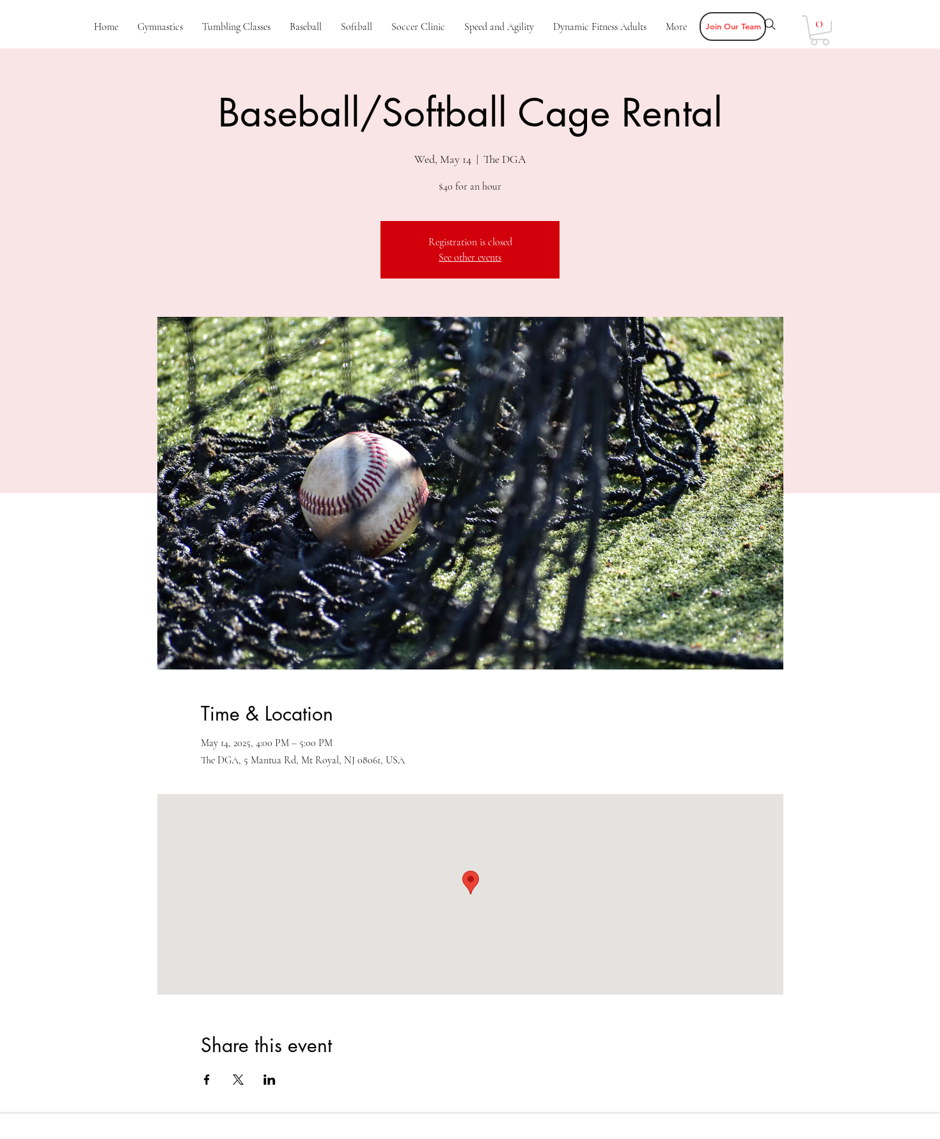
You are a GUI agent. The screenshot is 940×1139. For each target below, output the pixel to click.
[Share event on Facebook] (207, 1079)
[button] (733, 26)
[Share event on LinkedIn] (269, 1079)
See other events (470, 257)
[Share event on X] (238, 1079)
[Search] (769, 24)
